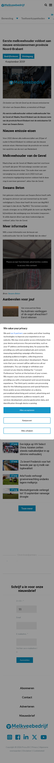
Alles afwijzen (27, 430)
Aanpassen (27, 420)
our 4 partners (17, 333)
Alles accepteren (27, 410)
